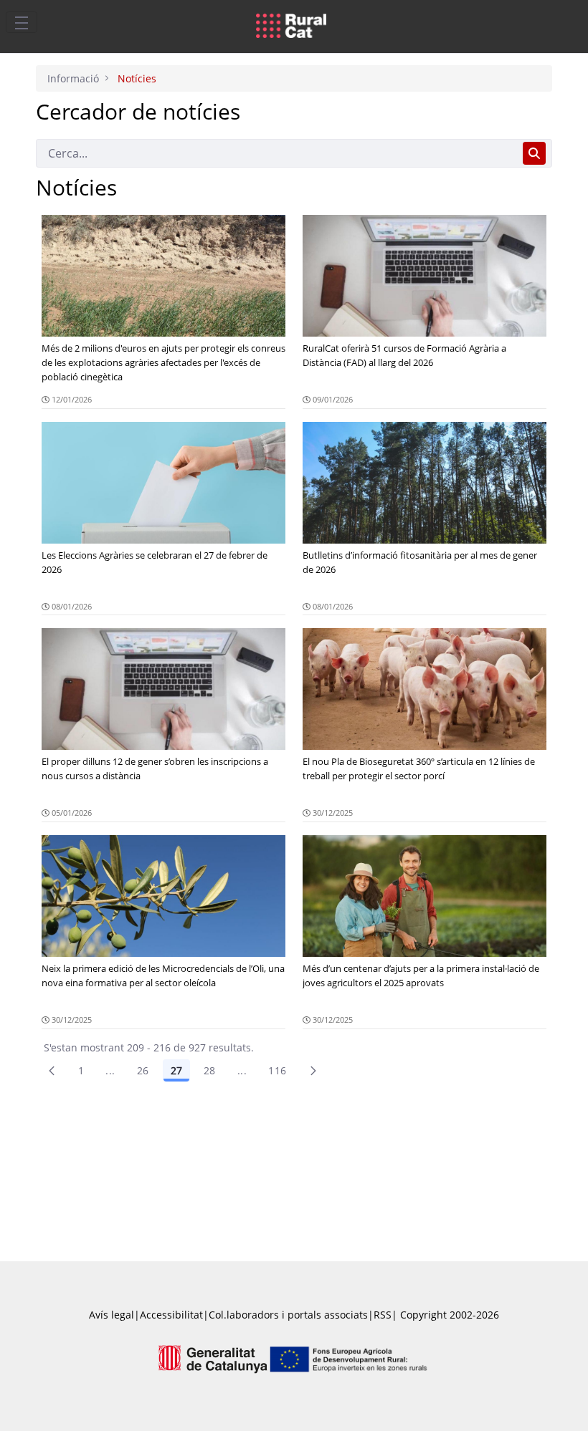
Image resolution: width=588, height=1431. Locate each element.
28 (210, 1070)
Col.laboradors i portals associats (288, 1314)
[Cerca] (534, 153)
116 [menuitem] (277, 1070)
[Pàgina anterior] (52, 1070)
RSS (383, 1314)
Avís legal (111, 1314)
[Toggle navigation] (21, 22)
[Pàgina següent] (313, 1070)
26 (143, 1070)
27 (176, 1070)
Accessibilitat (171, 1314)
